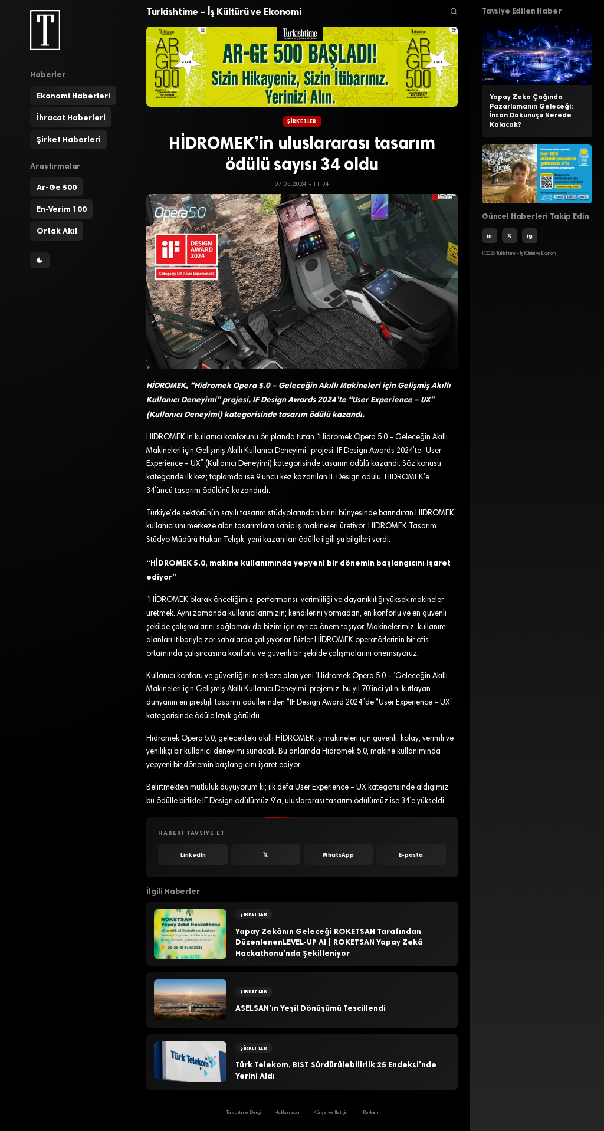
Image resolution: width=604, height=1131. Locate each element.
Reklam (370, 1112)
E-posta (411, 854)
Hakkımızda (286, 1112)
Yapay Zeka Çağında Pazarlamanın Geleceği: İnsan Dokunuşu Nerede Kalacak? (531, 111)
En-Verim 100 (62, 208)
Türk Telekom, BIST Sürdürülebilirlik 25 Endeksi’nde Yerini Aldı (335, 1070)
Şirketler (302, 121)
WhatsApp (338, 854)
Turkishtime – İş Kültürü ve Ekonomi (223, 11)
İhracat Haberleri (71, 117)
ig (530, 235)
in (489, 235)
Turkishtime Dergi (243, 1112)
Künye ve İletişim (331, 1112)
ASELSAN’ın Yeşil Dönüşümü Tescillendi (310, 1007)
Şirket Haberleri (69, 139)
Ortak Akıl (57, 230)
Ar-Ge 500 (57, 187)
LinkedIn (193, 854)
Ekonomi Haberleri (73, 95)
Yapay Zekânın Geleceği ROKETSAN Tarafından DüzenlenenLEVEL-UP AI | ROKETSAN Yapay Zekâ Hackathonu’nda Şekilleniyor (329, 942)
